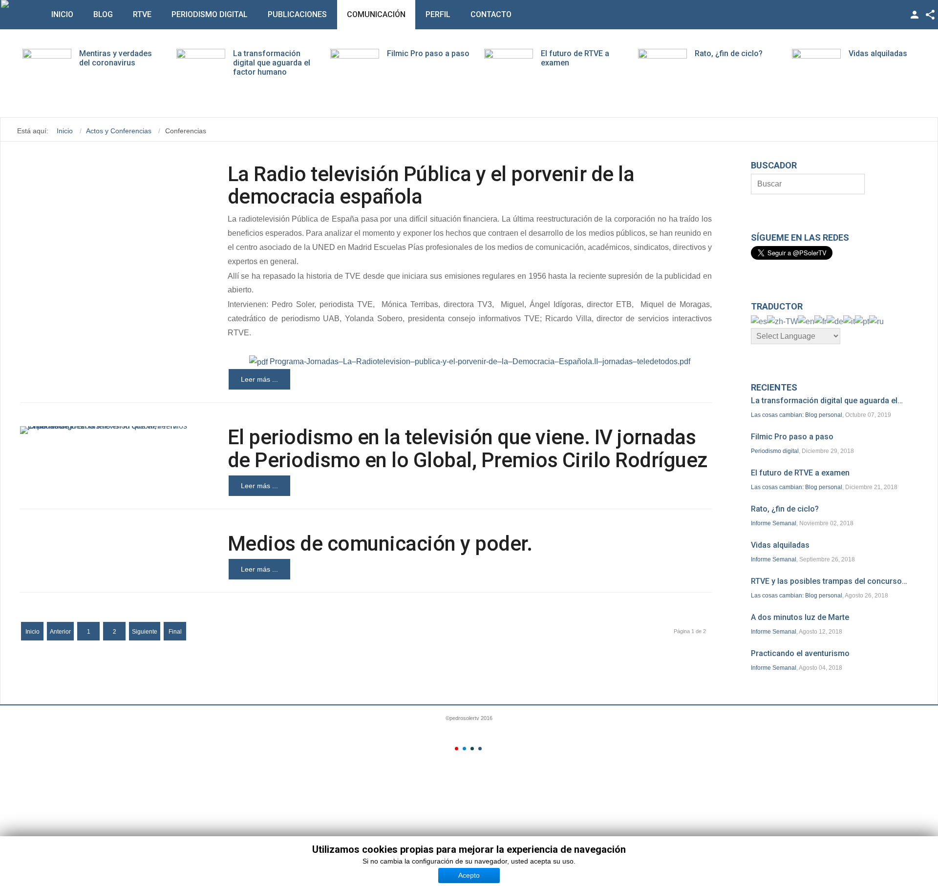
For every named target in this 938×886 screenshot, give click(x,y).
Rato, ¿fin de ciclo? (729, 53)
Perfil (438, 14)
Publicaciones (297, 14)
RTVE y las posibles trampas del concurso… (829, 581)
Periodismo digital (209, 14)
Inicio (62, 14)
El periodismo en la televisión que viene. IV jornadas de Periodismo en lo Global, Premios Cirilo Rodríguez (467, 448)
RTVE (142, 14)
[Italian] (849, 321)
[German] (835, 321)
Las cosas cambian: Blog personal (796, 415)
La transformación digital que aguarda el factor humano (271, 63)
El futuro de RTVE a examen (800, 472)
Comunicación (376, 14)
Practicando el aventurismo (800, 653)
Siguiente (144, 631)
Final (175, 631)
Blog (103, 14)
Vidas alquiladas (878, 53)
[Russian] (876, 321)
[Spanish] (759, 321)
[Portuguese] (862, 321)
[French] (820, 321)
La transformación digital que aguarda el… (827, 400)
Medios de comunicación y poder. (380, 544)
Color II (464, 748)
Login (914, 14)
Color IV (480, 748)
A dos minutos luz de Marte (800, 617)
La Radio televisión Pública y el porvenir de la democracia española (431, 185)
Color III (472, 748)
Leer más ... (259, 379)
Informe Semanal (773, 523)
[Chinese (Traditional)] (782, 321)
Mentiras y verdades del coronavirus (115, 58)
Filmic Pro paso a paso (428, 53)
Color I (456, 748)
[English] (806, 321)
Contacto (491, 14)
